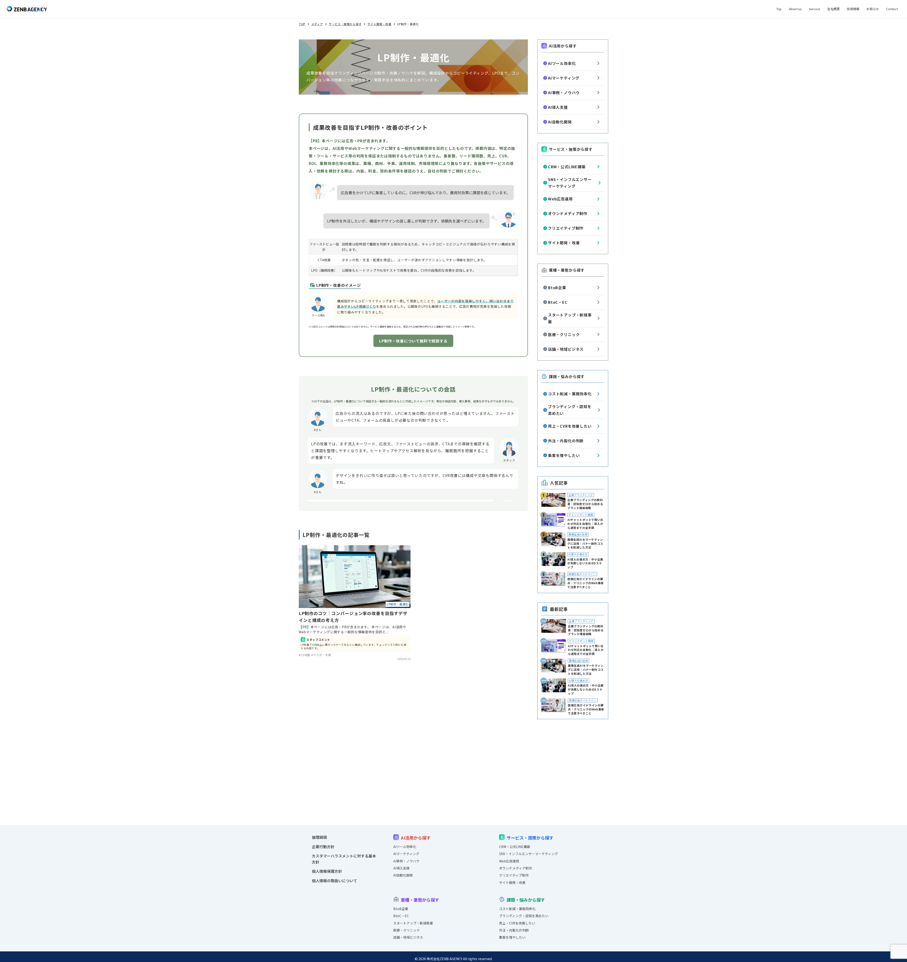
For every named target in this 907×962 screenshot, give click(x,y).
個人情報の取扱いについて (334, 880)
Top (779, 9)
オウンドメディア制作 (567, 213)
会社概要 (833, 9)
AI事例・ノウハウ (564, 92)
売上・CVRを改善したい (570, 426)
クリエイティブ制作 (565, 228)
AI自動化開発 (560, 122)
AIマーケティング (563, 78)
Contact (892, 9)
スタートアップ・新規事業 (570, 318)
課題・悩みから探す (567, 376)
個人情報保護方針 (327, 871)
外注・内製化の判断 (566, 440)
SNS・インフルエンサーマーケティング (570, 183)
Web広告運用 (560, 199)
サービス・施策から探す (571, 149)
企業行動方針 (323, 846)
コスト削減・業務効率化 (570, 394)
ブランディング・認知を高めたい (569, 410)
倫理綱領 (319, 837)
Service (814, 9)
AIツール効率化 (562, 63)
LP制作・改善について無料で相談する (413, 341)
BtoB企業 (557, 287)
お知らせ (872, 9)
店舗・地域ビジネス (566, 349)
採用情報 (853, 9)
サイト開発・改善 (564, 242)
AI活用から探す (563, 46)
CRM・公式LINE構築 (567, 166)
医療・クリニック (564, 334)
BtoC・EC (558, 302)
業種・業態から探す (567, 270)
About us (795, 9)
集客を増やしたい (564, 455)
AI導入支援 (558, 107)
